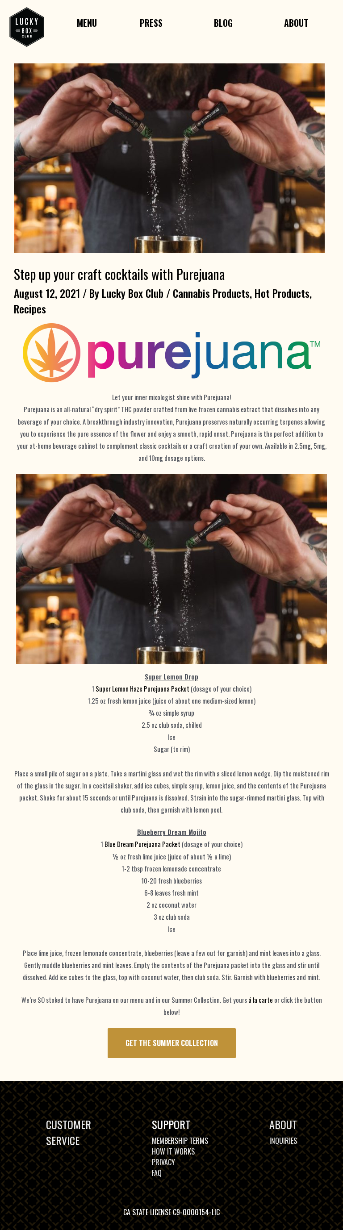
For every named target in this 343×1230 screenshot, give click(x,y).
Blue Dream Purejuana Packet (143, 844)
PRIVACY (163, 1162)
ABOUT (283, 1124)
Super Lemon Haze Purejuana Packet (142, 688)
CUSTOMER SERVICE (68, 1132)
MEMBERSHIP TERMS (180, 1140)
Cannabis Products (211, 293)
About (296, 22)
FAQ (157, 1172)
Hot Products (282, 293)
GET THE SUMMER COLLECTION (171, 1042)
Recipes (30, 309)
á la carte (260, 1000)
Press (151, 22)
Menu (87, 22)
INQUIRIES (283, 1140)
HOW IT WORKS (173, 1151)
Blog (223, 22)
